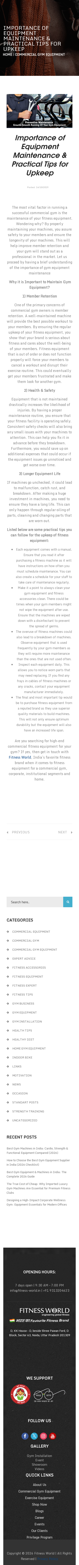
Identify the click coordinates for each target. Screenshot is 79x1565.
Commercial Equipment (31, 931)
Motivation (22, 1075)
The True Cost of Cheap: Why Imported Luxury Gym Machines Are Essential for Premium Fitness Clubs (38, 1188)
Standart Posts (25, 1102)
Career (39, 1517)
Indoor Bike (22, 1057)
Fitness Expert (24, 985)
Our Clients (39, 1530)
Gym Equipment (24, 1012)
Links (17, 1066)
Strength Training (28, 1111)
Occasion (20, 1093)
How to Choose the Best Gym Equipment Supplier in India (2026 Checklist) (38, 1162)
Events (39, 1524)
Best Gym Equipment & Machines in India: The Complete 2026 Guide (36, 1174)
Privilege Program (39, 1537)
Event (39, 1460)
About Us (39, 1484)
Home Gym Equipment (29, 1048)
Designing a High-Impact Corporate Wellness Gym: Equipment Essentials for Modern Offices (37, 1202)
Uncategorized (24, 1120)
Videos (39, 1468)
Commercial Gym (25, 940)
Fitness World (20, 757)
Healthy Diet (23, 1039)
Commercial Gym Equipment (40, 54)
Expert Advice (24, 958)
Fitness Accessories (29, 967)
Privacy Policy (47, 1558)
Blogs (39, 1510)
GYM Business (23, 1003)
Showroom (39, 1464)
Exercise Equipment (39, 1497)
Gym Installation (27, 1021)
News (16, 1084)
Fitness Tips (22, 994)
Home (7, 54)
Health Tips (22, 1030)
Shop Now (39, 1504)
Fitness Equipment (27, 976)
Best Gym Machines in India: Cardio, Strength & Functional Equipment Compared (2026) (37, 1150)
